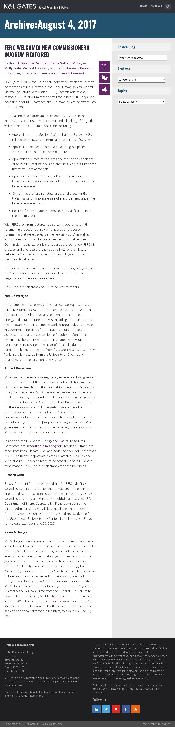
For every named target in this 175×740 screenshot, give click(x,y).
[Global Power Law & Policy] (36, 6)
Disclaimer (164, 723)
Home (143, 6)
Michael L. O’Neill (35, 68)
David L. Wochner (22, 63)
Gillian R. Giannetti (71, 73)
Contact (156, 6)
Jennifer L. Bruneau (64, 68)
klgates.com (35, 695)
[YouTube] (116, 709)
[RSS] (135, 709)
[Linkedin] (96, 709)
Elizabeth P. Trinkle (36, 73)
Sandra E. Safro (47, 63)
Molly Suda (12, 68)
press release (60, 601)
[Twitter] (106, 709)
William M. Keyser (73, 63)
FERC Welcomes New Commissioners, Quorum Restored (47, 51)
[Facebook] (126, 709)
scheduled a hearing (41, 446)
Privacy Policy (149, 723)
